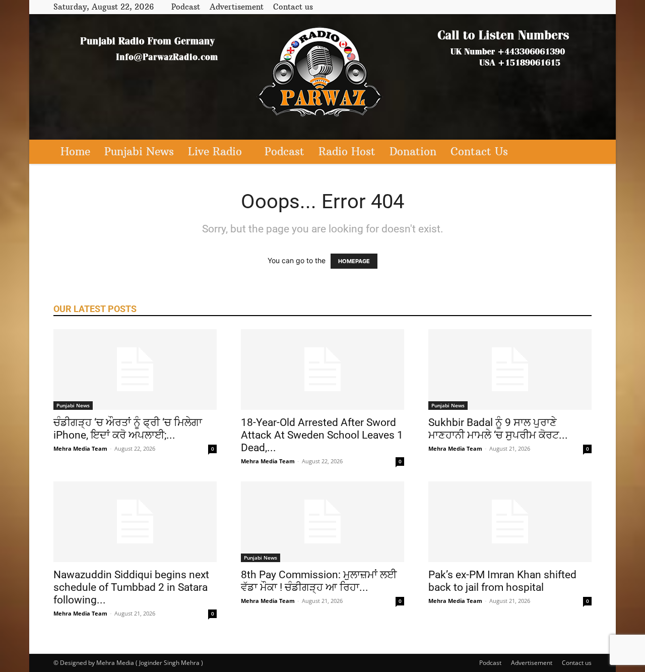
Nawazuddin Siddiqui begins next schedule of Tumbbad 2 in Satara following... (131, 587)
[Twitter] (567, 7)
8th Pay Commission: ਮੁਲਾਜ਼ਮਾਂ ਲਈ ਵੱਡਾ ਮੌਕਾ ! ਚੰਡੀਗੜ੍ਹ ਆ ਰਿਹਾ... (319, 581)
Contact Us (479, 151)
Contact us (293, 7)
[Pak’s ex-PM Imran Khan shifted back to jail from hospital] (510, 521)
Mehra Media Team (80, 448)
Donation (413, 151)
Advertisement (237, 7)
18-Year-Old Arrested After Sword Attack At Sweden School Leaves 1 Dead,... (322, 435)
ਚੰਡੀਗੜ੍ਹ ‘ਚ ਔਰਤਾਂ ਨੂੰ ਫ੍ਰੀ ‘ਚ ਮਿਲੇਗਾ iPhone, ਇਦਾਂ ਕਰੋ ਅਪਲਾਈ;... (127, 428)
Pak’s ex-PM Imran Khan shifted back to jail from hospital (502, 581)
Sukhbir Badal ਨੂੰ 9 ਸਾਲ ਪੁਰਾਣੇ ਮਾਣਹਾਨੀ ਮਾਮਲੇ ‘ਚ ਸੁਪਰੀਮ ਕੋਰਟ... (498, 428)
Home (75, 151)
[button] (579, 152)
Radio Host (346, 151)
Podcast (185, 7)
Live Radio (215, 151)
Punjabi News (139, 151)
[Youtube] (584, 7)
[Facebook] (550, 7)
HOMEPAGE (354, 261)
